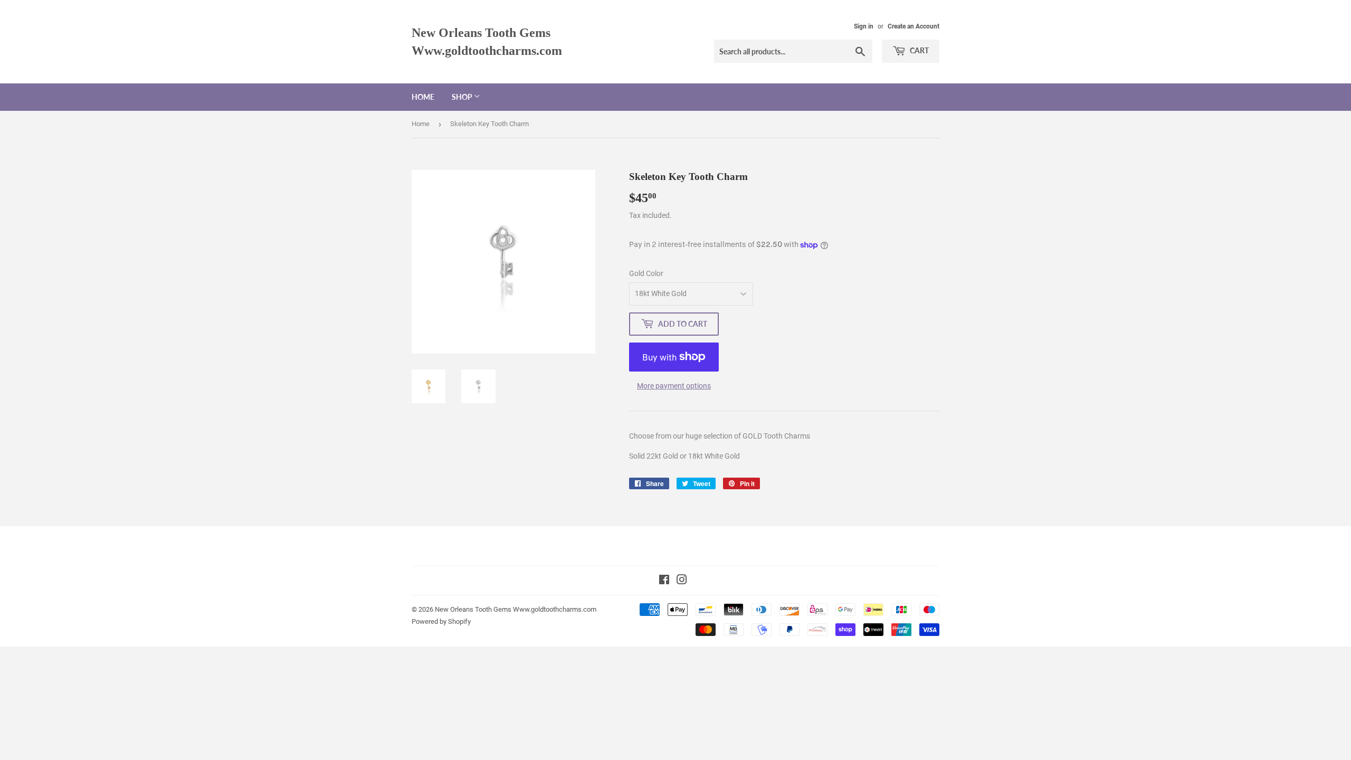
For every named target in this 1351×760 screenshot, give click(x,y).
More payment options (674, 386)
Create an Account (913, 26)
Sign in (863, 26)
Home (423, 96)
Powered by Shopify (441, 621)
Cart (918, 50)
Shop (463, 96)
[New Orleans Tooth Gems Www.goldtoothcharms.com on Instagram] (682, 581)
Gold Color (646, 273)
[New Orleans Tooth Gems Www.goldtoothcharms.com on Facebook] (664, 581)
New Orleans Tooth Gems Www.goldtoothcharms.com (487, 41)
